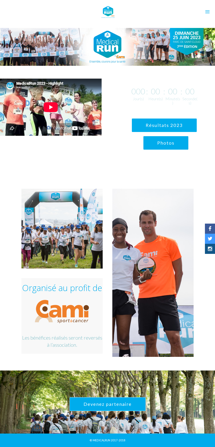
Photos (165, 143)
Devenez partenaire (108, 404)
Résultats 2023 (164, 125)
